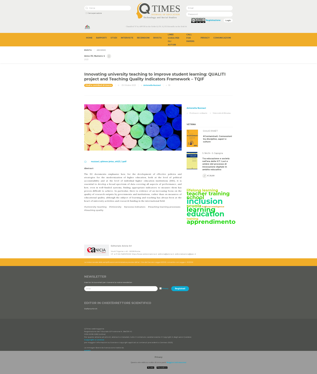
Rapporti (101, 38)
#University (115, 207)
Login (228, 20)
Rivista (157, 38)
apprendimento (211, 221)
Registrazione (213, 20)
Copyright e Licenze (94, 340)
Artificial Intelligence (213, 206)
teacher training (208, 193)
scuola (194, 205)
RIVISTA (88, 50)
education (205, 213)
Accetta (150, 368)
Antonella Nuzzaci (152, 85)
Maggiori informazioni (176, 362)
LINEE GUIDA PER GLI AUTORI (173, 39)
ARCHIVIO (101, 50)
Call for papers (190, 37)
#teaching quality (93, 210)
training (192, 218)
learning (201, 209)
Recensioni (143, 38)
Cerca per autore (94, 13)
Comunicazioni (222, 38)
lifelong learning (202, 190)
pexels (87, 350)
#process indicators (134, 207)
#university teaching (95, 207)
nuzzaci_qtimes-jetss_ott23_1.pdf (108, 161)
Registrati (180, 288)
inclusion (205, 201)
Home (89, 38)
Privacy (205, 38)
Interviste (127, 38)
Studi (114, 38)
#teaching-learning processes (164, 207)
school (195, 197)
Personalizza (162, 368)
